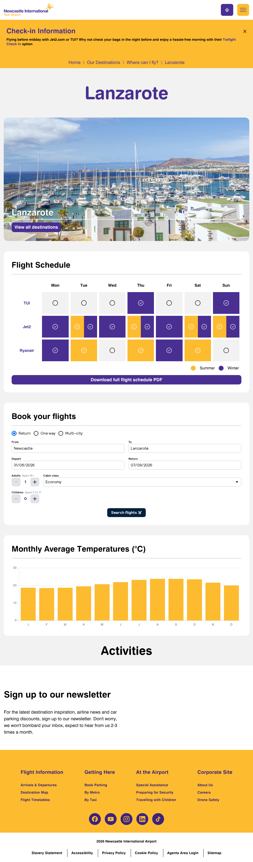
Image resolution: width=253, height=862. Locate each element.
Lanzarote (174, 62)
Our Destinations (103, 62)
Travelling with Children (156, 800)
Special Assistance (152, 785)
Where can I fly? (142, 62)
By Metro (92, 792)
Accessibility (82, 853)
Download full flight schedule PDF (126, 379)
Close (244, 31)
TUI (27, 303)
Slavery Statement (47, 853)
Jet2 (27, 326)
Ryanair (27, 350)
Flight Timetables (35, 800)
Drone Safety (208, 800)
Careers (204, 792)
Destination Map (34, 792)
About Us (205, 785)
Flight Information (42, 772)
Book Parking (95, 785)
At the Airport (152, 772)
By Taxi (90, 800)
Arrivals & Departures (39, 785)
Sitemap (214, 853)
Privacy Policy (114, 853)
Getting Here (99, 772)
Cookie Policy (146, 853)
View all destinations (36, 227)
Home (74, 62)
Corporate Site (214, 772)
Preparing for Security (154, 792)
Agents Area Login (182, 853)
